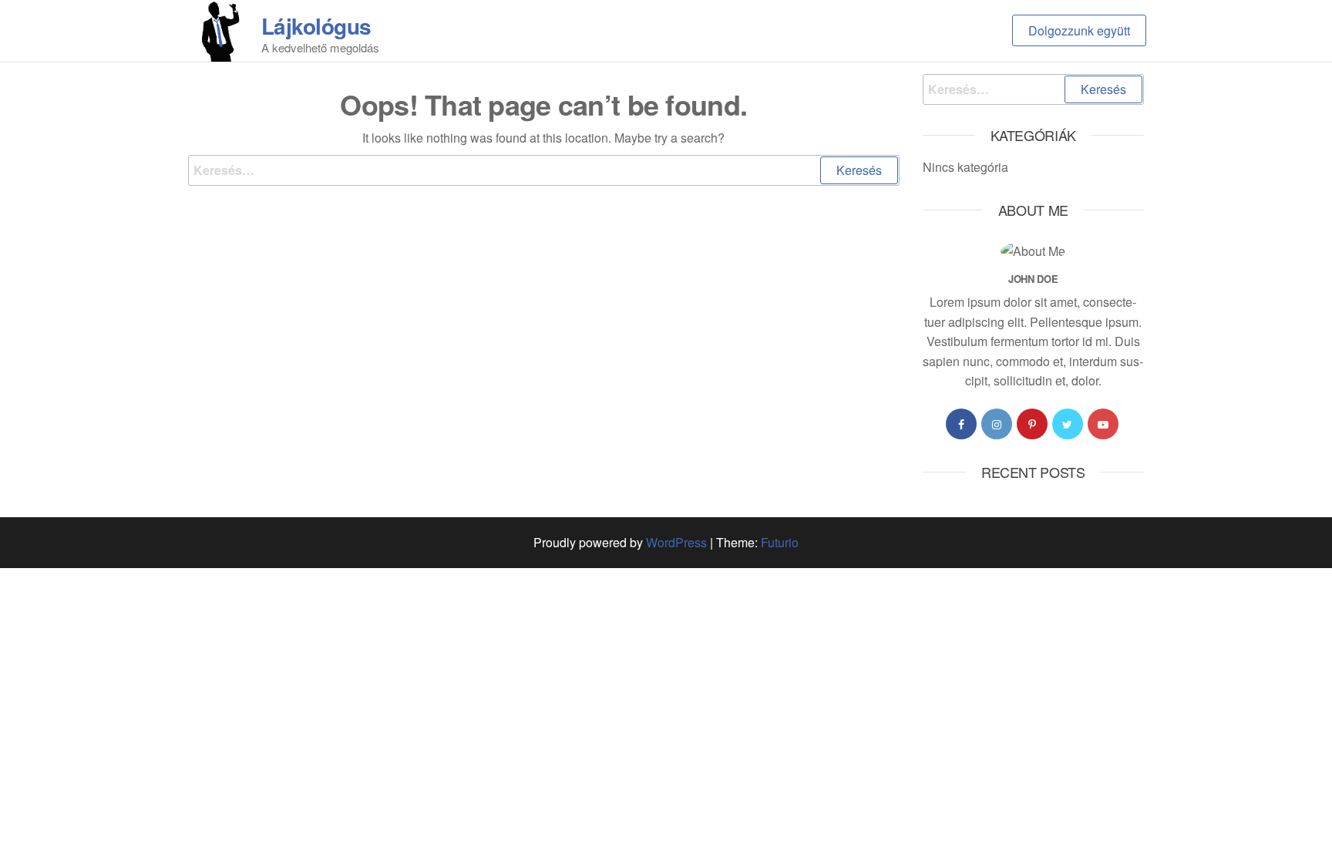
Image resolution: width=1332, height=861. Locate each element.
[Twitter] (1067, 424)
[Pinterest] (1032, 424)
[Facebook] (961, 424)
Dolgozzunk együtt (1079, 30)
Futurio (780, 542)
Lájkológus (316, 26)
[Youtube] (1103, 424)
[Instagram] (996, 424)
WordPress (676, 542)
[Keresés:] (544, 170)
